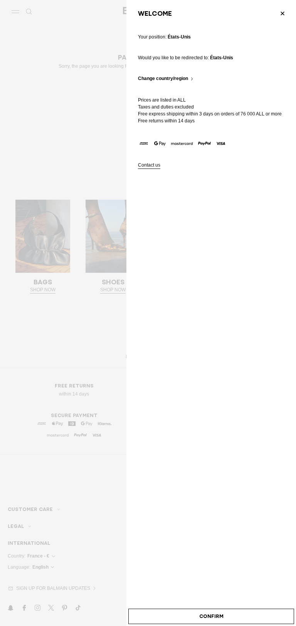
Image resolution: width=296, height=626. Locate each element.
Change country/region (163, 78)
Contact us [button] (149, 165)
